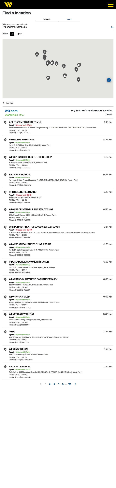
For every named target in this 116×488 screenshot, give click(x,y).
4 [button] (58, 384)
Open (19, 34)
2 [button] (50, 384)
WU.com (11, 111)
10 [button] (69, 384)
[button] (74, 384)
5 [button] (63, 384)
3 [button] (54, 384)
